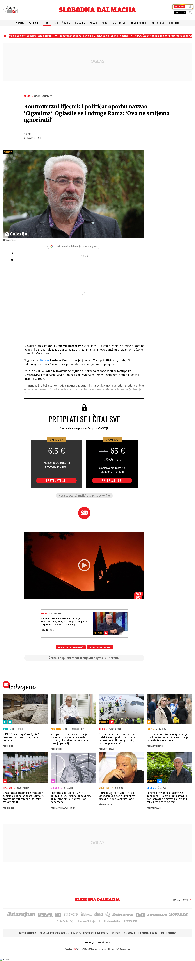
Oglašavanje (130, 933)
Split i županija (63, 23)
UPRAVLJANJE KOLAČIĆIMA (97, 942)
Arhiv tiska (158, 23)
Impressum (102, 933)
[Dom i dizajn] (140, 914)
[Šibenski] (131, 921)
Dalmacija (80, 23)
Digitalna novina (148, 933)
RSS (162, 933)
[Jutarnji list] (21, 914)
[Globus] (71, 914)
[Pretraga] (190, 12)
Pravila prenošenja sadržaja (55, 933)
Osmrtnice (173, 23)
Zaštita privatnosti (83, 933)
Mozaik (93, 23)
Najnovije (34, 23)
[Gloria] (98, 914)
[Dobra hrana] (122, 914)
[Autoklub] (157, 914)
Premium (20, 23)
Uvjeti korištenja (27, 933)
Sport (105, 23)
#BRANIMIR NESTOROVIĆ (70, 647)
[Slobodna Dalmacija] (97, 10)
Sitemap (172, 933)
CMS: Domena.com (122, 949)
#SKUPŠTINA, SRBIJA (100, 647)
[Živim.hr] (86, 914)
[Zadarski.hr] (112, 921)
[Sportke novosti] (58, 914)
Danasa (44, 360)
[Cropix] (64, 921)
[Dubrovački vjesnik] (88, 921)
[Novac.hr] (178, 914)
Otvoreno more (139, 23)
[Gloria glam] (107, 914)
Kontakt (116, 933)
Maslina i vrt (120, 23)
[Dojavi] (10, 10)
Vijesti (46, 23)
